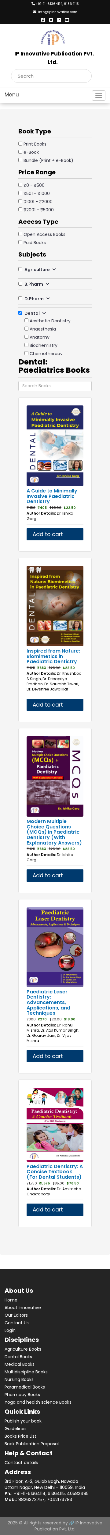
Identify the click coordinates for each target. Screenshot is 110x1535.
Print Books (35, 144)
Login (10, 1330)
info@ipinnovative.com (56, 11)
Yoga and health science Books (38, 1402)
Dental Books (18, 1357)
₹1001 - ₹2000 (38, 202)
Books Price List (20, 1436)
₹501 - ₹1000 (37, 193)
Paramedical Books (25, 1387)
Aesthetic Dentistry (50, 321)
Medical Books (20, 1364)
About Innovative (23, 1308)
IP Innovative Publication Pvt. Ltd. (68, 1526)
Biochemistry (43, 345)
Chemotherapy (46, 354)
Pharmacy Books (22, 1395)
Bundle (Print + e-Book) (48, 160)
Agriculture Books (23, 1349)
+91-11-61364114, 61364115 (57, 3)
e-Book (31, 152)
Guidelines (16, 1429)
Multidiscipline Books (26, 1372)
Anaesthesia (43, 329)
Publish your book (23, 1421)
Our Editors (16, 1315)
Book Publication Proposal (32, 1444)
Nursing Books (19, 1379)
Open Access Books (44, 234)
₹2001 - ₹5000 (39, 210)
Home (11, 1300)
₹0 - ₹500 (34, 185)
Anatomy (40, 337)
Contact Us (17, 1323)
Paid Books (35, 243)
